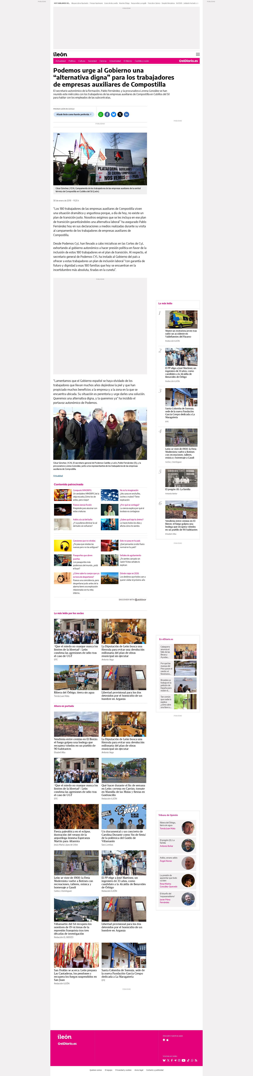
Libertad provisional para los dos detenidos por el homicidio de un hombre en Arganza (122, 696)
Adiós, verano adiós (168, 857)
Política (72, 61)
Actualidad (60, 61)
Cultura (81, 61)
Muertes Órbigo (124, 3)
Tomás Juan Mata (61, 696)
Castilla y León (142, 61)
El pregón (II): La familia (177, 489)
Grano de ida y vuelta (111, 3)
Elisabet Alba (59, 752)
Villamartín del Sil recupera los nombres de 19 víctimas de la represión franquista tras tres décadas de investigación (73, 928)
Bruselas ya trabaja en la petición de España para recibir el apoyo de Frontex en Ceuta (166, 685)
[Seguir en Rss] (196, 1060)
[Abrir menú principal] (198, 54)
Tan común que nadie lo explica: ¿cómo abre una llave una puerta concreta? (166, 702)
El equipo (108, 1070)
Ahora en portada (64, 706)
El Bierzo (128, 61)
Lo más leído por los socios (69, 613)
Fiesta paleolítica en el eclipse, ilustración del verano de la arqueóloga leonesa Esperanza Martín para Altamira (72, 836)
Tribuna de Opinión (168, 815)
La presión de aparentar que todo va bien (168, 878)
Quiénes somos (96, 1070)
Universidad (115, 61)
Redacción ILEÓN (109, 798)
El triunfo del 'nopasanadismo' (167, 894)
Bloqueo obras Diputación (79, 3)
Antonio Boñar (171, 493)
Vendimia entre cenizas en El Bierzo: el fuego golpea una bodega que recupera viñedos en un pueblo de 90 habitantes (76, 744)
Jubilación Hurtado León (191, 3)
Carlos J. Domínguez (63, 891)
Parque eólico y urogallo (138, 3)
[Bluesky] (113, 114)
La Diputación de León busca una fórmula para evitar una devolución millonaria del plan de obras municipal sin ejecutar (123, 651)
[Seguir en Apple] (167, 1040)
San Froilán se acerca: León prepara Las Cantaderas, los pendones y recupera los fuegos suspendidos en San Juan (75, 975)
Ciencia (103, 61)
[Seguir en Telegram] (175, 1060)
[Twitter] (120, 114)
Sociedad (92, 61)
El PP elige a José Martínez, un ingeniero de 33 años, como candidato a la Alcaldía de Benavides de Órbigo (124, 882)
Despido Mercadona (168, 3)
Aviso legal (139, 1070)
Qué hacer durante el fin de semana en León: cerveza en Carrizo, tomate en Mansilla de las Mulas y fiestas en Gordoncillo (123, 790)
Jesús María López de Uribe (66, 844)
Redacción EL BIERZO (63, 937)
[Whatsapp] (100, 114)
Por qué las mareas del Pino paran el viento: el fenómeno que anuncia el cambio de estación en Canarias (166, 668)
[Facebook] (107, 114)
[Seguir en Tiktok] (188, 1060)
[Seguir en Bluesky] (164, 1060)
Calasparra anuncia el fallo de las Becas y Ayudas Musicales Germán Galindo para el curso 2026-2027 (166, 652)
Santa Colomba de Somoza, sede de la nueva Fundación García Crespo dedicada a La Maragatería (123, 973)
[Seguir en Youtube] (184, 1060)
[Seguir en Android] (164, 1040)
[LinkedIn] (126, 114)
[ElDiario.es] (188, 61)
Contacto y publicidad (154, 1070)
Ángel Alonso (166, 861)
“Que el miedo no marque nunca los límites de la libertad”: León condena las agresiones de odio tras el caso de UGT (76, 651)
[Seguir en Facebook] (172, 1060)
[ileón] (74, 1037)
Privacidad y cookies (123, 1070)
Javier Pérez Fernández (165, 901)
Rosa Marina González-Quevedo (168, 885)
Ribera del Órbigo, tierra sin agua (74, 692)
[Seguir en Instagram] (179, 1060)
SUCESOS (179, 3)
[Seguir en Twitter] (168, 1060)
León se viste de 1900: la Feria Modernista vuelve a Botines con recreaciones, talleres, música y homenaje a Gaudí (73, 882)
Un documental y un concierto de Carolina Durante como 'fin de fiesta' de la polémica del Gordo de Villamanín (124, 836)
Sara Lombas (107, 844)
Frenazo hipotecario (96, 3)
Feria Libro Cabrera (154, 3)
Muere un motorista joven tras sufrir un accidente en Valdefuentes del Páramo (181, 333)
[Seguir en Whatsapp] (192, 1060)
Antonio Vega (108, 659)
